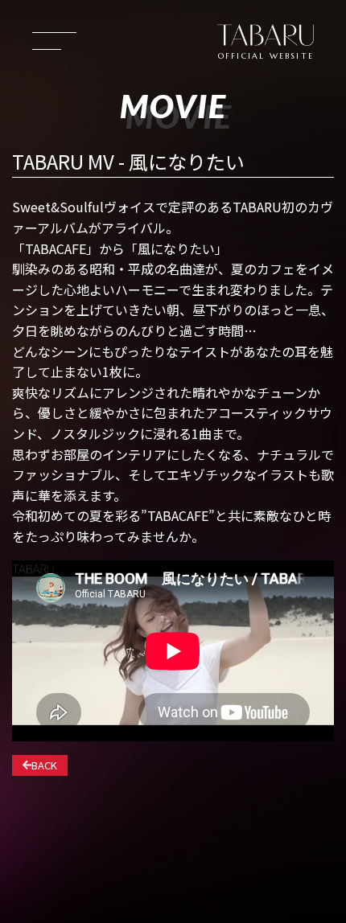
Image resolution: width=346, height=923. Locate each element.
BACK (44, 765)
